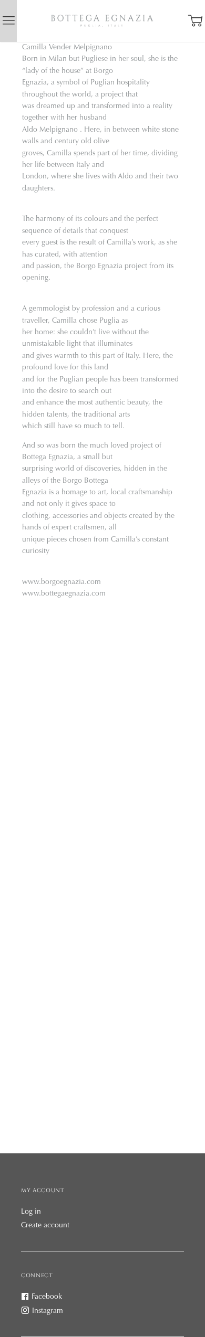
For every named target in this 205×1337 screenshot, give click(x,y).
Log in (31, 1212)
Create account (45, 1225)
